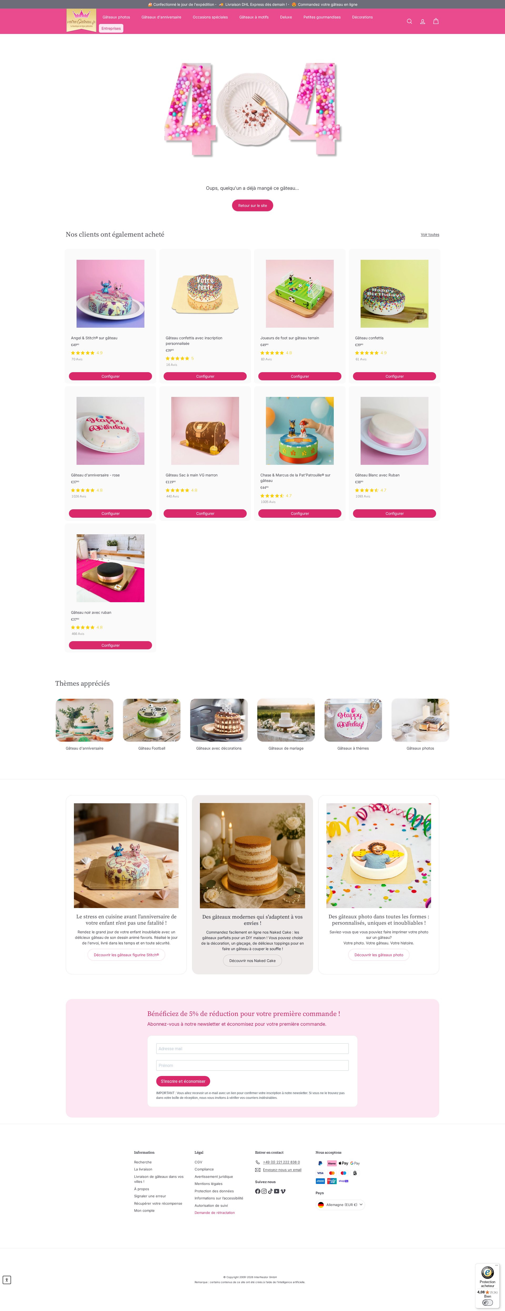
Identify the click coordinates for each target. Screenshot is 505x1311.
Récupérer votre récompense (158, 1203)
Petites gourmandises (322, 17)
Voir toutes (430, 234)
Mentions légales (209, 1184)
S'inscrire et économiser (183, 1081)
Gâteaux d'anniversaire (161, 17)
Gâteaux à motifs (254, 17)
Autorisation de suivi (211, 1205)
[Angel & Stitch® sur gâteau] (110, 308)
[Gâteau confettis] (394, 308)
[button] (7, 1280)
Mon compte (144, 1210)
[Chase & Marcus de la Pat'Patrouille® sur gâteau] (300, 447)
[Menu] (496, 1266)
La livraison (143, 1169)
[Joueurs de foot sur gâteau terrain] (300, 308)
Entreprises (111, 28)
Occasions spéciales (210, 17)
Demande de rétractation (215, 1212)
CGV (198, 1162)
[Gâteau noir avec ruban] (110, 582)
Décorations (362, 17)
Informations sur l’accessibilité (219, 1198)
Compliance (204, 1169)
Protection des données (214, 1191)
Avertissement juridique (214, 1176)
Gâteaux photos (116, 17)
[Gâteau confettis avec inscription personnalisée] (205, 310)
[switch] (487, 1302)
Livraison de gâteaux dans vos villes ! (159, 1179)
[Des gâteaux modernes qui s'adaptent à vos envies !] (252, 855)
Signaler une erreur (150, 1196)
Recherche (143, 1162)
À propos (141, 1189)
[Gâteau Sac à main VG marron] (205, 445)
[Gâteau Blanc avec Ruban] (394, 445)
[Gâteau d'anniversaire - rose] (110, 445)
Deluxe (286, 17)
